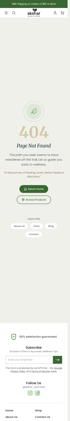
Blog (51, 226)
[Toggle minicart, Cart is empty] (62, 13)
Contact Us (42, 417)
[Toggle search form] (14, 13)
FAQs (37, 226)
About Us (19, 226)
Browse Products (36, 199)
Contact (34, 234)
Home (9, 410)
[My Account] (55, 13)
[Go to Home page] (34, 13)
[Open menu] (6, 12)
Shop (38, 410)
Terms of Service (40, 371)
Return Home (36, 189)
